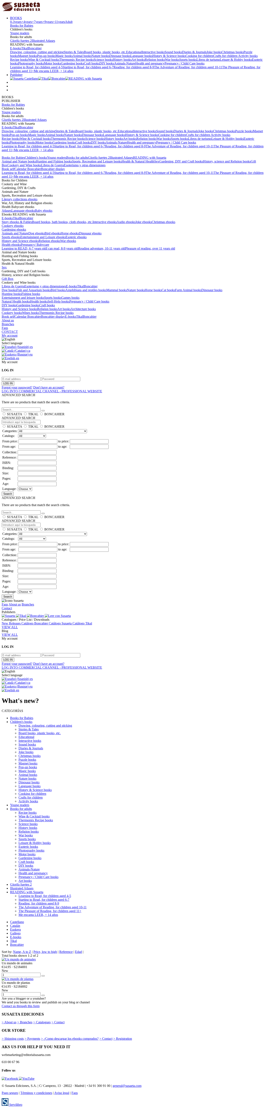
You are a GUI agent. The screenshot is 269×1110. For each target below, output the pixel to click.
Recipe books (19, 59)
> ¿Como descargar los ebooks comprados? (70, 1038)
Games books (70, 297)
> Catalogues (42, 1022)
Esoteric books (28, 846)
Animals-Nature (124, 63)
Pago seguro (10, 1093)
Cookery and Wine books (24, 165)
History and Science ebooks (20, 241)
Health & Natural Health (138, 161)
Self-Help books (58, 301)
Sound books (173, 52)
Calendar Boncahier (28, 169)
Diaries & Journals (194, 52)
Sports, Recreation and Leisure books (97, 161)
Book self (8, 169)
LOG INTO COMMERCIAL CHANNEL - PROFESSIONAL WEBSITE (52, 391)
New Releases (11, 623)
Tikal (24, 48)
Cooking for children (199, 56)
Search (7, 493)
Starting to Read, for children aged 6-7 (88, 67)
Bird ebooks (53, 233)
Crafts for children (225, 56)
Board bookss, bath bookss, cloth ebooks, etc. (62, 222)
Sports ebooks (11, 237)
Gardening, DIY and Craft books (181, 161)
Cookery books (12, 313)
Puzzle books (244, 131)
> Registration (122, 1038)
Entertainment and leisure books (23, 297)
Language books (141, 56)
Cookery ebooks (13, 226)
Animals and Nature (15, 233)
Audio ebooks (126, 222)
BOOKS (16, 18)
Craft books (91, 63)
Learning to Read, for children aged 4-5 (36, 67)
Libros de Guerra (52, 165)
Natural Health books (16, 301)
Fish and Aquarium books (33, 290)
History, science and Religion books (227, 161)
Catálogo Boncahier (35, 623)
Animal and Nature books (19, 161)
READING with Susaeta (149, 157)
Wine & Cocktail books (43, 59)
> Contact (58, 1022)
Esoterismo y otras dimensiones (84, 165)
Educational (134, 52)
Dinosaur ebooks (90, 233)
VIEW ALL (10, 627)
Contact (7, 608)
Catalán (15, 925)
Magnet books (27, 56)
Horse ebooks (70, 233)
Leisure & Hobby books (236, 59)
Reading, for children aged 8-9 (133, 67)
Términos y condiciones (36, 1093)
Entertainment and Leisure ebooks (43, 237)
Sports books (187, 59)
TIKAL (33, 414)
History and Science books (19, 309)
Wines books (30, 313)
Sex (156, 161)
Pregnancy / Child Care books (184, 63)
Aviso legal (61, 1093)
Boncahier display (53, 169)
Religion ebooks (49, 241)
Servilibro (15, 1104)
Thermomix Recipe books (76, 59)
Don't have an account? (48, 387)
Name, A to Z (22, 952)
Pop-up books (46, 56)
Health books (39, 301)
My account (9, 335)
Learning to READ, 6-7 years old (24, 248)
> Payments (32, 1038)
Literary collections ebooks (19, 199)
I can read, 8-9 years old (62, 248)
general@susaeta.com (127, 1086)
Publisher (16, 75)
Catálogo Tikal (82, 623)
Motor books (52, 63)
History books (122, 59)
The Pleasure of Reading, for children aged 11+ (49, 911)
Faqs (5, 328)
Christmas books (233, 52)
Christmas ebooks (163, 222)
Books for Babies (21, 25)
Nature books (100, 56)
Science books (103, 59)
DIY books (106, 63)
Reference (66, 952)
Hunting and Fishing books (54, 161)
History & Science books (169, 56)
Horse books (153, 290)
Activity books (248, 56)
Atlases (6, 210)
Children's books (36, 157)
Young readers (19, 33)
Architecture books (83, 309)
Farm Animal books (188, 290)
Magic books (64, 56)
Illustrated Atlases (43, 40)
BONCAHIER (54, 414)
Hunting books (11, 294)
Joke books (214, 52)
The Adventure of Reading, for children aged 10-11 (188, 67)
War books (172, 59)
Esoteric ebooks (76, 237)
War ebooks (68, 241)
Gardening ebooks (14, 229)
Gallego (15, 933)
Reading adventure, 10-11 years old (101, 248)
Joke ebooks (143, 222)
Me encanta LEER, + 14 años (53, 71)
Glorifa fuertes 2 (21, 40)
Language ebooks (23, 210)
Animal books (82, 56)
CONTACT (10, 331)
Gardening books (72, 63)
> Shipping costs (13, 1038)
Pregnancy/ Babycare (35, 244)
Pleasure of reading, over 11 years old (150, 248)
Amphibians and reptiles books (85, 290)
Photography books (31, 63)
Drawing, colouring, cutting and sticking (37, 52)
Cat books (168, 290)
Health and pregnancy (150, 63)
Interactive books (153, 52)
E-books (15, 48)
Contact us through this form (21, 1006)
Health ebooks (11, 244)
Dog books (9, 290)
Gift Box (7, 278)
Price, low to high (45, 952)
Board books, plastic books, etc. (105, 52)
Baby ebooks (43, 210)
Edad (78, 952)
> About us (9, 1022)
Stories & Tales (74, 52)
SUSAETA (14, 414)
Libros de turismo (208, 59)
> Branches (24, 1022)
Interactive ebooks (104, 222)
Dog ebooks (36, 233)
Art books (138, 59)
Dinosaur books (119, 56)
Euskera (15, 929)
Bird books (58, 290)
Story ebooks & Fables (17, 222)
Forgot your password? (17, 387)
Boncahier (35, 48)
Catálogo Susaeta (61, 623)
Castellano (17, 922)
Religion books (155, 59)
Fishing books (30, 294)
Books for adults (77, 157)
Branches (8, 324)
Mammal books (116, 290)
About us (8, 320)
